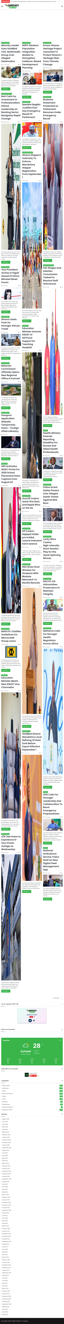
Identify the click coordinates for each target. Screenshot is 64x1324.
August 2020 (5, 1306)
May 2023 (5, 1220)
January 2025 (6, 1168)
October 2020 (6, 1301)
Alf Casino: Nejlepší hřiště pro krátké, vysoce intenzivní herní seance (32, 537)
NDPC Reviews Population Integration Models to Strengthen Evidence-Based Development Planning (31, 56)
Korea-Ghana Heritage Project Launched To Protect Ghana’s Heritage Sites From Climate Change (52, 55)
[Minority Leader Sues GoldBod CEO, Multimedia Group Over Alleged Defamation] (11, 72)
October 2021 (6, 1270)
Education (25, 325)
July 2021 (4, 1278)
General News (5, 42)
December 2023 (6, 1202)
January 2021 (6, 1293)
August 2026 (5, 1119)
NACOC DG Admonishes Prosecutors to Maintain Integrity (51, 588)
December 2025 (6, 1140)
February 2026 (6, 1134)
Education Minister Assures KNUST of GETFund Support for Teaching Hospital (31, 338)
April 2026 (5, 1129)
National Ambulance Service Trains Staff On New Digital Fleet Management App (51, 860)
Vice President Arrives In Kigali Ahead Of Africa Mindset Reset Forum (10, 276)
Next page (56, 998)
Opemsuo (25, 1321)
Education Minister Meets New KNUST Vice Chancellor (10, 682)
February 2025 (6, 1166)
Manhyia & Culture (7, 1109)
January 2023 (6, 1231)
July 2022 (5, 1246)
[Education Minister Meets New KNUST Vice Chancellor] (11, 755)
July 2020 (5, 1309)
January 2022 (6, 1262)
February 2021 (6, 1291)
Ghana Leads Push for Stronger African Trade (10, 324)
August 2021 (5, 1275)
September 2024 (6, 1179)
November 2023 (6, 1205)
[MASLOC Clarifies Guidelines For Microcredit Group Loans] (11, 652)
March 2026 (5, 1132)
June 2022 (5, 1249)
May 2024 (5, 1189)
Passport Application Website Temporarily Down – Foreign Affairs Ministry (10, 423)
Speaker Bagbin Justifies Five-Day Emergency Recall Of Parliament (31, 111)
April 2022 (5, 1254)
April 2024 (5, 1192)
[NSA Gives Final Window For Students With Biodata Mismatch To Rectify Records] (32, 651)
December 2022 (6, 1233)
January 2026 (6, 1137)
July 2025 (5, 1153)
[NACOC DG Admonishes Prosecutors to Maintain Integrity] (53, 605)
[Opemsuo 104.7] (12, 6)
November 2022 (6, 1236)
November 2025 (6, 1142)
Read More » (5, 89)
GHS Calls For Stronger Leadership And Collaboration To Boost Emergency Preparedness (52, 804)
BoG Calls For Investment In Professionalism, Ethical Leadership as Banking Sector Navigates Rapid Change (10, 107)
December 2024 (6, 1171)
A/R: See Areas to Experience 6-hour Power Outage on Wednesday (11, 843)
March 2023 (5, 1226)
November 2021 (6, 1267)
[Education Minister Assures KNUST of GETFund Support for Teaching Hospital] (32, 415)
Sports (4, 1091)
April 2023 (5, 1223)
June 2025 (5, 1155)
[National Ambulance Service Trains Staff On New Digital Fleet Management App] (53, 881)
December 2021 (6, 1265)
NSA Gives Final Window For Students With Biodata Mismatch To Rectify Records (31, 574)
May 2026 (5, 1126)
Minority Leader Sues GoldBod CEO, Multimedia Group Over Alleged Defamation (10, 53)
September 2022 (6, 1241)
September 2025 (6, 1147)
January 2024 (6, 1199)
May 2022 (5, 1252)
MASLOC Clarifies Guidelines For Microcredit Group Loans (11, 636)
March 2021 (5, 1288)
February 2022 (6, 1259)
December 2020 (6, 1296)
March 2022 (5, 1257)
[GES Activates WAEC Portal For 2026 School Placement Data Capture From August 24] (11, 550)
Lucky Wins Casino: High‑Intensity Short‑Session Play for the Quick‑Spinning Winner (51, 549)
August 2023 (5, 1213)
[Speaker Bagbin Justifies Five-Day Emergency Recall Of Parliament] (32, 129)
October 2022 (6, 1239)
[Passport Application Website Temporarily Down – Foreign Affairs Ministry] (11, 442)
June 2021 (5, 1280)
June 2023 (5, 1218)
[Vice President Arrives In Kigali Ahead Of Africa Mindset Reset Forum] (11, 293)
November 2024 (6, 1173)
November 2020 (6, 1299)
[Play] (30, 1020)
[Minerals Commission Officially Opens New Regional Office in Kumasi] (11, 389)
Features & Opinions (7, 1107)
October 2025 (6, 1145)
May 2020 (5, 1314)
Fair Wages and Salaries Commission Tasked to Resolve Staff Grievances (52, 275)
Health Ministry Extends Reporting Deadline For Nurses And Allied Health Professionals (51, 442)
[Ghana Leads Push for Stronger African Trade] (11, 340)
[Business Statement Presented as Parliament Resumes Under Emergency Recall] (53, 187)
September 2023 (6, 1210)
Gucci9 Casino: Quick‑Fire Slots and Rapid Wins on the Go (31, 503)
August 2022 (5, 1244)
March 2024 (5, 1194)
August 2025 (5, 1150)
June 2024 (5, 1186)
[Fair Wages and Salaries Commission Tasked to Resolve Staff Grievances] (53, 352)
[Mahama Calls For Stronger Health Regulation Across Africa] (53, 712)
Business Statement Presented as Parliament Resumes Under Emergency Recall (52, 109)
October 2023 (6, 1207)
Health (45, 430)
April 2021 (5, 1285)
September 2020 (6, 1304)
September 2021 (6, 1272)
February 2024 (6, 1197)
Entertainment (6, 1104)
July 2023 (5, 1215)
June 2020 (5, 1312)
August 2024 (5, 1181)
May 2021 (5, 1283)
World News (5, 1088)
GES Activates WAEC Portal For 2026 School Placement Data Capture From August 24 (10, 474)
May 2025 (5, 1158)
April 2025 (5, 1160)
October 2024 (6, 1176)
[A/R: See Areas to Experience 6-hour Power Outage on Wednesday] (11, 917)
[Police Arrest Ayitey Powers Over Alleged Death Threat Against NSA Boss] (53, 514)
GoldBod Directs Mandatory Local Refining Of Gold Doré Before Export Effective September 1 (32, 741)
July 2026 (5, 1121)
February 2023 (6, 1228)
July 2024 (5, 1184)
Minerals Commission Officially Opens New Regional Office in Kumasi (10, 372)
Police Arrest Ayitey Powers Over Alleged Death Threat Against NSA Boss (51, 495)
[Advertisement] (32, 29)
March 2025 (5, 1163)
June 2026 (5, 1124)
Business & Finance (6, 93)
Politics (4, 1096)
